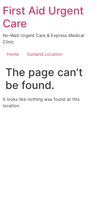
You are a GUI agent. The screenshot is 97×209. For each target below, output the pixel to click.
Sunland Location (44, 54)
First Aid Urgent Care (43, 17)
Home (13, 54)
